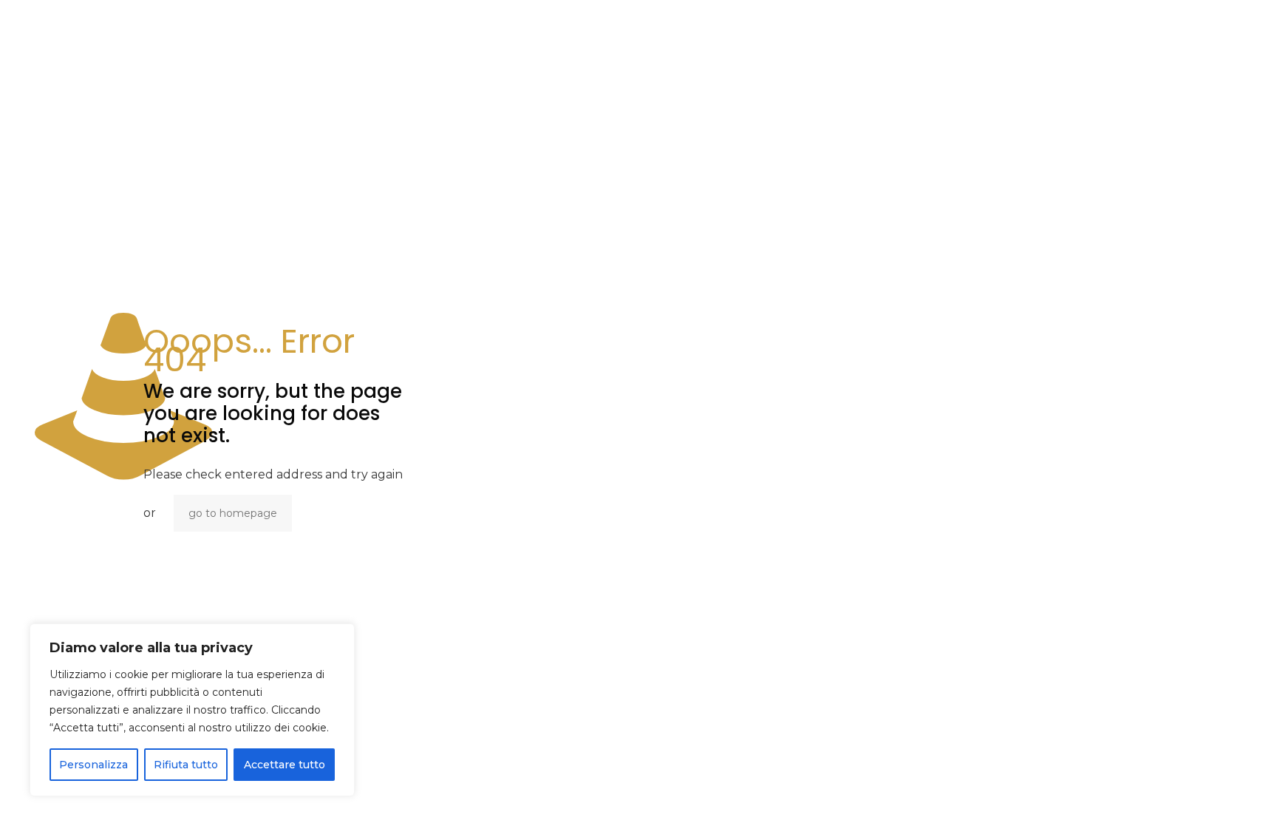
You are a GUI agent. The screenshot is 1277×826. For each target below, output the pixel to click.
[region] (192, 709)
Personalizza (93, 764)
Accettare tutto (284, 764)
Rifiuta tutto (186, 764)
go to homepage (232, 513)
